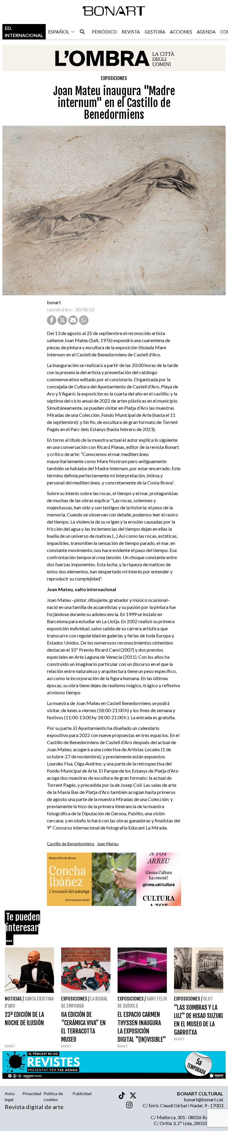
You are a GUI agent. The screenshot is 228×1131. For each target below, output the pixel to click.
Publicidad (81, 1093)
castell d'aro (59, 309)
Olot (208, 999)
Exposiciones (114, 78)
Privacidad (31, 1093)
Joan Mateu (107, 843)
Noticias (13, 999)
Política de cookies (53, 1096)
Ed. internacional (24, 31)
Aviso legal (10, 1096)
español (58, 31)
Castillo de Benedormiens (70, 843)
